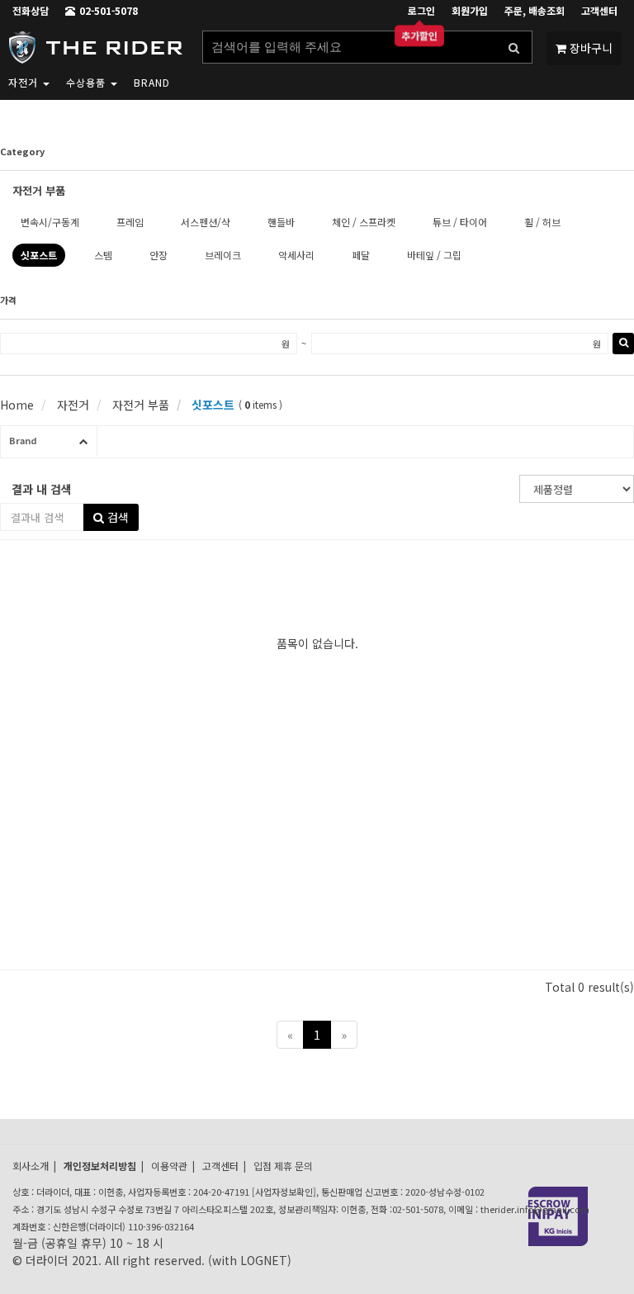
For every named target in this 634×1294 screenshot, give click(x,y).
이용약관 (169, 1166)
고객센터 (599, 10)
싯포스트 (211, 404)
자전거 (24, 82)
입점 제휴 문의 (283, 1166)
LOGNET (263, 1260)
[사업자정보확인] (284, 1191)
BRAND (152, 82)
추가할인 (419, 38)
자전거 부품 (139, 404)
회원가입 (470, 10)
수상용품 (87, 82)
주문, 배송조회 (534, 10)
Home (17, 404)
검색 (116, 517)
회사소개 (30, 1166)
